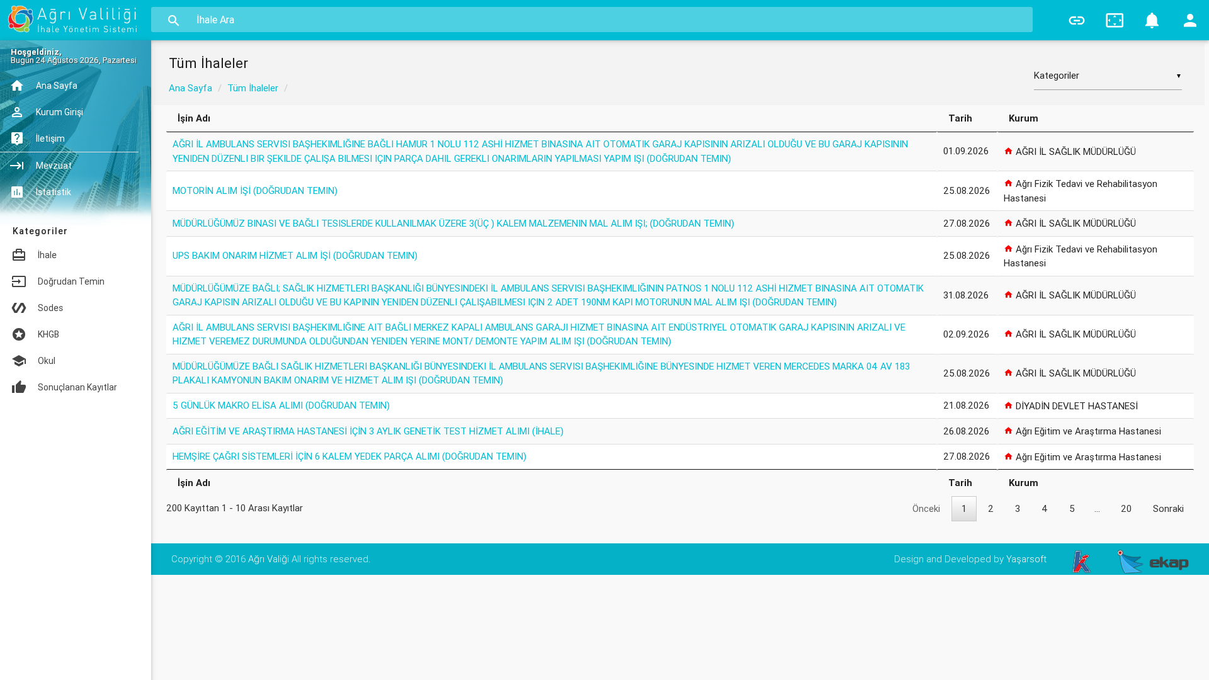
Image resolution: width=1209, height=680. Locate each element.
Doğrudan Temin (71, 281)
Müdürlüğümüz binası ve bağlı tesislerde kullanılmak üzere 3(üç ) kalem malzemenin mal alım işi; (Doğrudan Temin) (453, 223)
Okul (46, 360)
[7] (1152, 20)
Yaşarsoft (1026, 559)
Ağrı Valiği (268, 559)
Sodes (50, 308)
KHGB (48, 334)
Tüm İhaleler (252, 88)
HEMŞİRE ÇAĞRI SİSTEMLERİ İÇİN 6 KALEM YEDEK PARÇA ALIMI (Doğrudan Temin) (349, 456)
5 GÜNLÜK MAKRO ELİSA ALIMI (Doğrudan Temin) (281, 405)
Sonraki (1168, 508)
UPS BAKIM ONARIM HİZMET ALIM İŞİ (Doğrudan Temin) (295, 255)
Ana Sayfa (190, 88)
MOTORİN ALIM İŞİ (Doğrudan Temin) (255, 190)
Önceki (926, 508)
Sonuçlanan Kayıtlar (77, 387)
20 (1126, 508)
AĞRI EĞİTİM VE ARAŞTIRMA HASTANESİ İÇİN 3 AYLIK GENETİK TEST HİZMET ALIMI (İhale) (368, 431)
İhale (47, 255)
